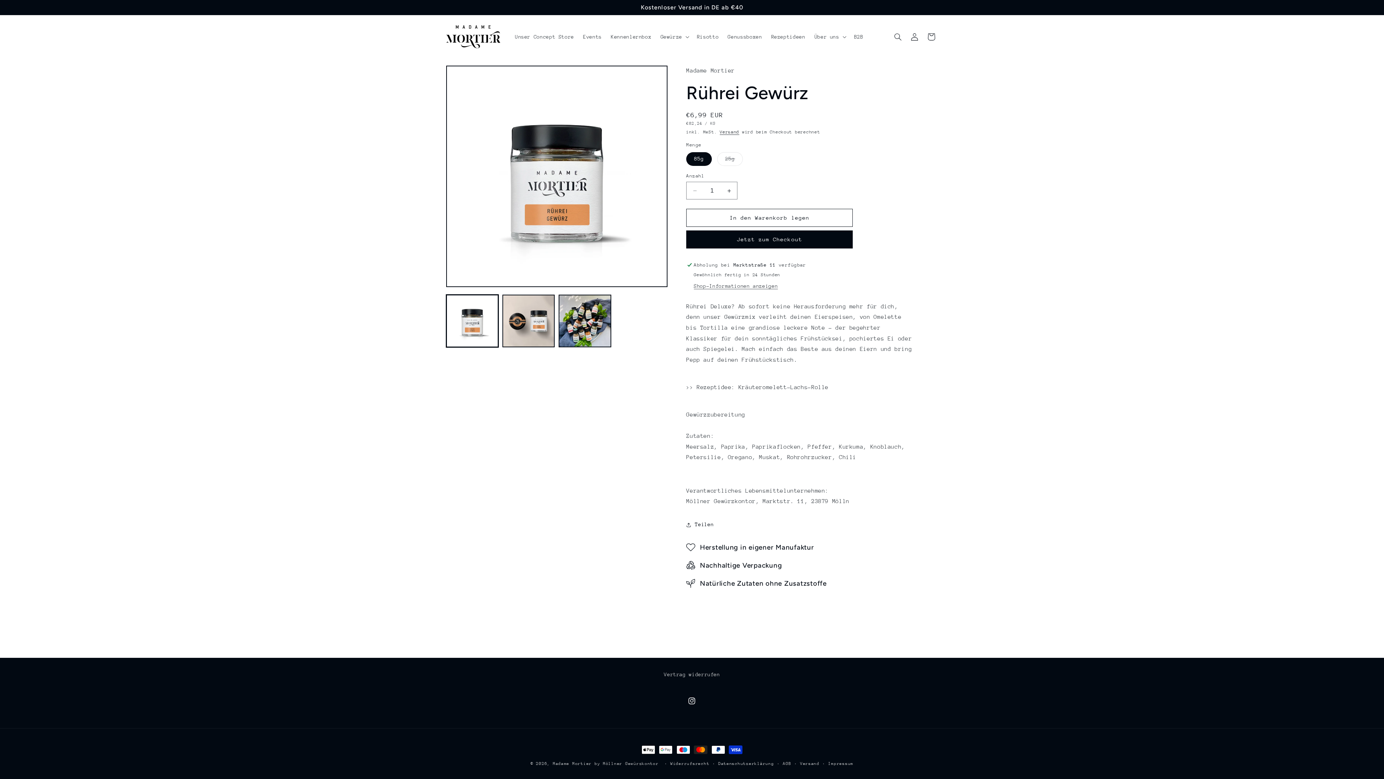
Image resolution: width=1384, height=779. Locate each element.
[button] (674, 37)
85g (699, 159)
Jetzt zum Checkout (769, 239)
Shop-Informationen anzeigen (736, 286)
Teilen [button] (704, 524)
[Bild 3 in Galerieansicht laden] (585, 321)
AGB (787, 763)
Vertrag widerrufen (692, 674)
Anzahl (695, 176)
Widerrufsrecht (689, 763)
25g (734, 161)
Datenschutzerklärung (746, 763)
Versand (729, 132)
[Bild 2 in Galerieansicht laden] (528, 321)
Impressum (840, 763)
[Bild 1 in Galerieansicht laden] (472, 321)
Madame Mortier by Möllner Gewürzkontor (606, 763)
